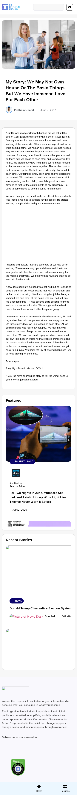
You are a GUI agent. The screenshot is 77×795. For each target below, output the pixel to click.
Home (39, 791)
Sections (12, 792)
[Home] (39, 786)
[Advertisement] (38, 235)
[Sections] (12, 785)
